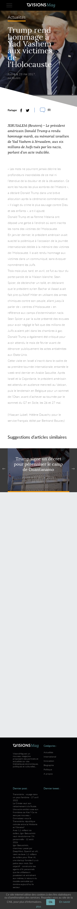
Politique (48, 769)
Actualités (17, 17)
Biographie (49, 765)
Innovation (49, 760)
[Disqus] (38, 557)
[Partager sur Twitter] (27, 110)
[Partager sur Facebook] (21, 110)
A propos (48, 773)
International (50, 756)
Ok (50, 902)
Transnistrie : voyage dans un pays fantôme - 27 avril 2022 (25, 811)
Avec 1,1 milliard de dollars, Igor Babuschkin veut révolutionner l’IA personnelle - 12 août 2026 (25, 859)
